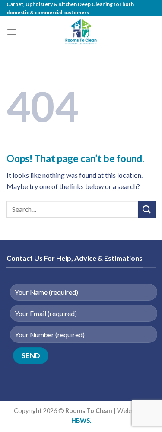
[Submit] (147, 209)
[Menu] (11, 31)
